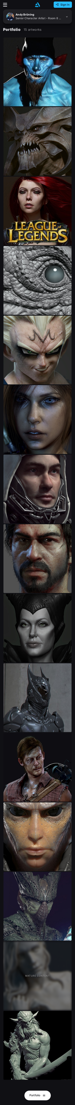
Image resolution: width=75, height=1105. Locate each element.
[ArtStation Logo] (37, 4)
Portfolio (35, 1095)
